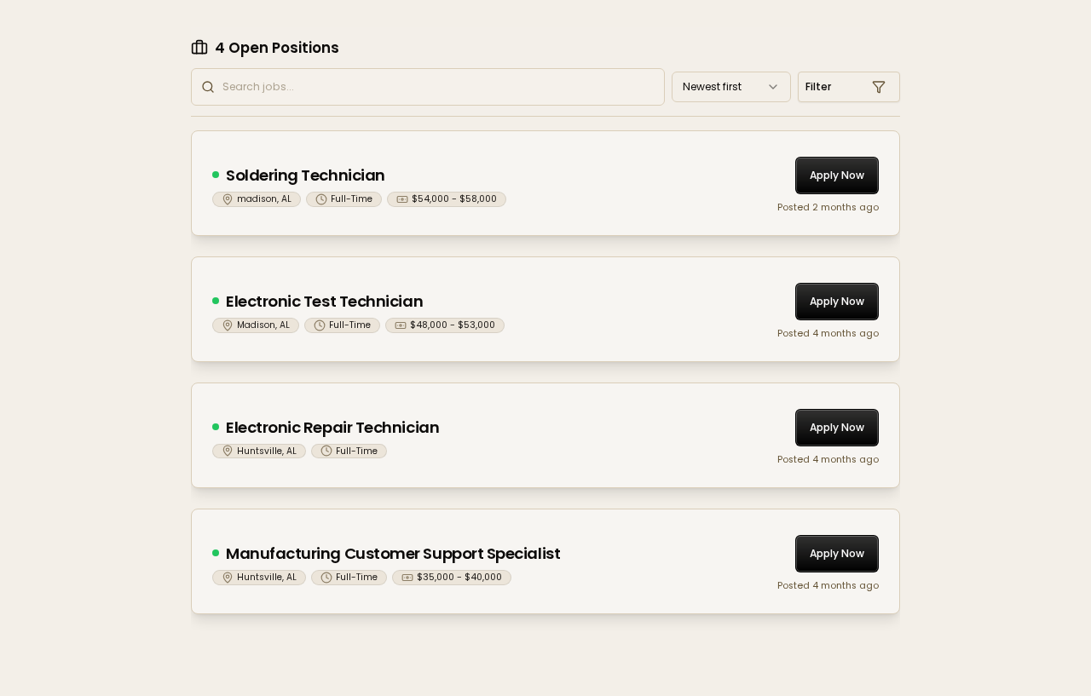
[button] (849, 87)
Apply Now (837, 175)
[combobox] (731, 87)
